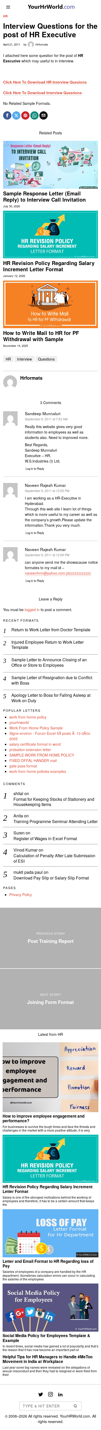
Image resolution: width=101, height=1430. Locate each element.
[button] (75, 1406)
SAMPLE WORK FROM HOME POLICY (41, 755)
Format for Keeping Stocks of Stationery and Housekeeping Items (53, 802)
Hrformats (41, 44)
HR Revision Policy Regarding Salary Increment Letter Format (49, 266)
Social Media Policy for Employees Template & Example (46, 1338)
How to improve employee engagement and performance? (43, 1118)
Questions (46, 359)
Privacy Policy (20, 894)
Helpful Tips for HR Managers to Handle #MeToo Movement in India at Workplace (47, 1359)
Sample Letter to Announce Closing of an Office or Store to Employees (49, 662)
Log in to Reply (35, 468)
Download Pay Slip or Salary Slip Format (51, 878)
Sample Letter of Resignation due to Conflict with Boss (51, 680)
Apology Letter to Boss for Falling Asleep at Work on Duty (50, 698)
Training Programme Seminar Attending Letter (55, 821)
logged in (32, 609)
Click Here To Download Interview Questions (42, 92)
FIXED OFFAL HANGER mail (33, 760)
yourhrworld (19, 722)
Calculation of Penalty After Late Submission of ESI (54, 858)
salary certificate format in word (35, 744)
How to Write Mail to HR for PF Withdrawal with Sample (41, 336)
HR (5, 16)
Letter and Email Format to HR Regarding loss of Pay (48, 1263)
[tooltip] (7, 115)
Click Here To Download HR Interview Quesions (45, 82)
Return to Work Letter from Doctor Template (50, 630)
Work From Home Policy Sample (36, 727)
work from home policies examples (37, 771)
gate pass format (23, 765)
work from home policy (27, 717)
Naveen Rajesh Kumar (45, 549)
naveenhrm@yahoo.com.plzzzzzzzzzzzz (58, 573)
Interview (24, 359)
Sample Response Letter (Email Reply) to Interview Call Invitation (44, 196)
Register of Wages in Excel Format (45, 838)
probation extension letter (30, 749)
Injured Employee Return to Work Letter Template (47, 645)
